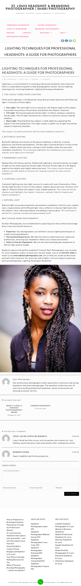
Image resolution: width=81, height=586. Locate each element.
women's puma (21, 452)
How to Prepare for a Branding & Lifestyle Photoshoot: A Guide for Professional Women (15, 524)
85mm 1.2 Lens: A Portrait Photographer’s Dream (14, 409)
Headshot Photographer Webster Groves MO (40, 534)
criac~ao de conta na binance (30, 436)
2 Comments (46, 79)
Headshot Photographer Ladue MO (39, 526)
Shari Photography (10, 79)
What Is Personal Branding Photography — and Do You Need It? (16, 567)
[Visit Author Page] (6, 382)
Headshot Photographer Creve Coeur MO (39, 542)
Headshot (35, 79)
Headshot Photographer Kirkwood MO (36, 550)
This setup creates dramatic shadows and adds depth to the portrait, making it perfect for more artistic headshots (37, 171)
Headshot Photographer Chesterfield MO (38, 558)
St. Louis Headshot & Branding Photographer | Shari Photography (40, 7)
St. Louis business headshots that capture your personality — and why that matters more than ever (16, 538)
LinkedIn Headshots (40, 406)
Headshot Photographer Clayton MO (40, 566)
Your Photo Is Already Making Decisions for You (15, 559)
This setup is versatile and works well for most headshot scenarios (32, 131)
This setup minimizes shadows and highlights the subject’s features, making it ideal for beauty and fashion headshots (39, 192)
